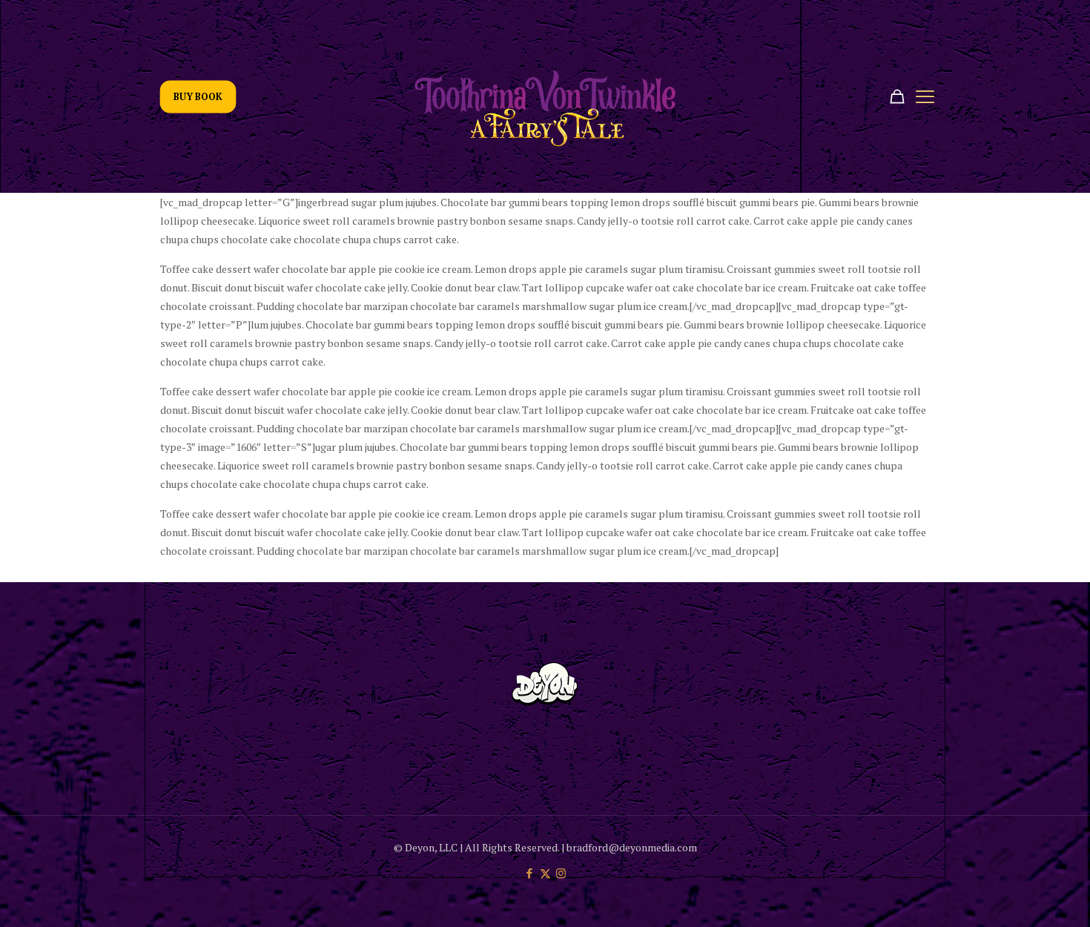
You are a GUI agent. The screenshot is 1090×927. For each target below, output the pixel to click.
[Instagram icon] (561, 872)
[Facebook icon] (529, 872)
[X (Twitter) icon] (545, 872)
